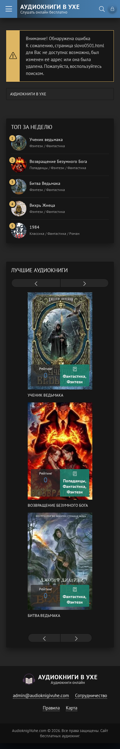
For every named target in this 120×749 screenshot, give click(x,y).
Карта (71, 708)
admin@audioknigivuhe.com (41, 695)
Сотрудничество (91, 695)
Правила (51, 708)
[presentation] (36, 283)
